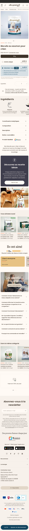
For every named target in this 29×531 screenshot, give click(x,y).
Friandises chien (12, 9)
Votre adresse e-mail (9, 411)
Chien (6, 9)
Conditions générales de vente (14, 517)
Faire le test (14, 182)
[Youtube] (22, 454)
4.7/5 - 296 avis (8, 43)
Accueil (2, 9)
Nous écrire (15, 488)
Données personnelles (14, 520)
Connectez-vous (14, 52)
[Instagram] (7, 454)
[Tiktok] (14, 454)
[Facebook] (11, 454)
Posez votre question (14, 285)
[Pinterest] (18, 454)
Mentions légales (14, 515)
